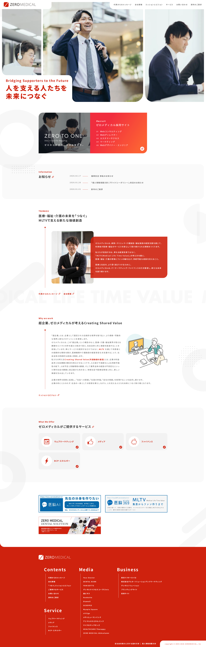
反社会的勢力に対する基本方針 (127, 644)
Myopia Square (90, 609)
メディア (51, 622)
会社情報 (138, 4)
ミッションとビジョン (154, 4)
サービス (169, 4)
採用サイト (125, 593)
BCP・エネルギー (55, 630)
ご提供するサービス (56, 589)
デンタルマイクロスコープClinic (96, 589)
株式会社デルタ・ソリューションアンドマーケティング (141, 582)
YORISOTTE (88, 585)
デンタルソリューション (130, 585)
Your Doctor (89, 578)
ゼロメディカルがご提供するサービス (65, 426)
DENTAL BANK (90, 582)
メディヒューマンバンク (92, 617)
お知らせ (45, 176)
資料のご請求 (196, 4)
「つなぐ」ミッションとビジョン (59, 585)
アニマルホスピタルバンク (93, 621)
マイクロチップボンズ (91, 625)
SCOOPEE (87, 605)
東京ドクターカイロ (128, 578)
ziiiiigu (86, 613)
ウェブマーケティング (56, 618)
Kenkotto (87, 597)
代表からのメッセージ (123, 4)
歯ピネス (86, 593)
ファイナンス (53, 626)
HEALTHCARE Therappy (94, 629)
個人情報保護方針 (149, 644)
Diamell (87, 601)
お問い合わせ (182, 4)
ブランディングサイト (129, 589)
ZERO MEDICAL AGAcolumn (96, 633)
